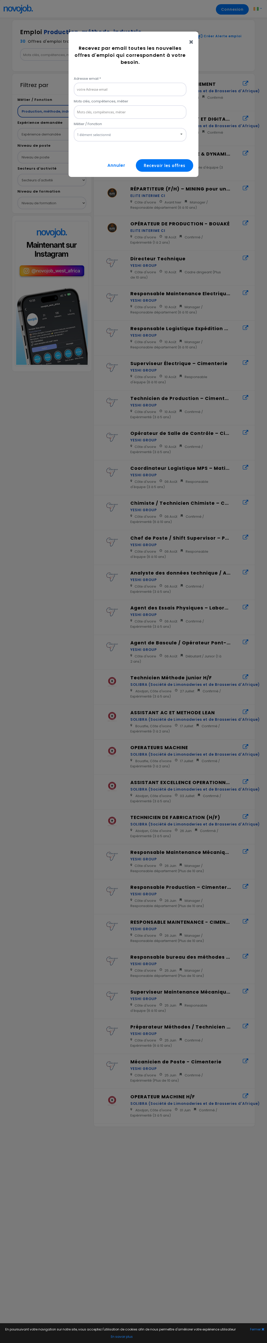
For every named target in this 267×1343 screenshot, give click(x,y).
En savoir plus (122, 1336)
